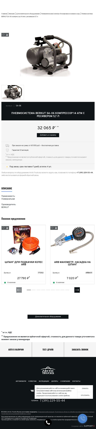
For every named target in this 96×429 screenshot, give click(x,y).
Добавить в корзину (48, 135)
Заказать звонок (80, 349)
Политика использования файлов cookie (16, 414)
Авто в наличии (16, 349)
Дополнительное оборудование (48, 317)
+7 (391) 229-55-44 (85, 173)
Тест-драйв (47, 349)
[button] (19, 290)
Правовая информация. (46, 412)
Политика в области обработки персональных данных (74, 412)
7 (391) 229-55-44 (52, 401)
